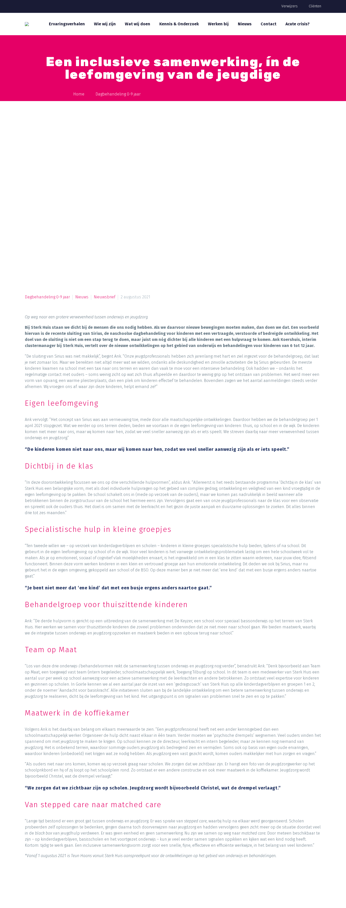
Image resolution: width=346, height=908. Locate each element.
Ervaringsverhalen (67, 24)
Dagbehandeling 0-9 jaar (47, 297)
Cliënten (315, 6)
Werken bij (218, 24)
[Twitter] (39, 877)
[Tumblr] (58, 877)
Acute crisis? (297, 24)
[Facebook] (29, 877)
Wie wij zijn (105, 24)
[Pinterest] (48, 877)
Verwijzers (289, 6)
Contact (268, 24)
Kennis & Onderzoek (179, 24)
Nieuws (245, 24)
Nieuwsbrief (104, 297)
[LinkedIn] (68, 877)
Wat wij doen (137, 24)
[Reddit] (77, 877)
